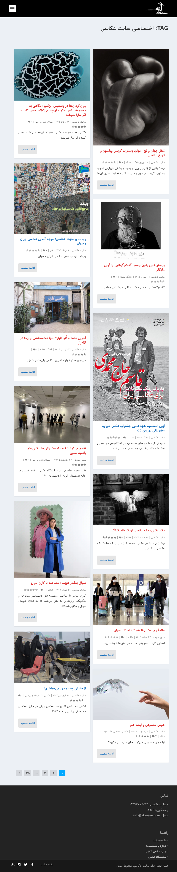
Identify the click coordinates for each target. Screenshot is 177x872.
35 (28, 773)
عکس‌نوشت (106, 732)
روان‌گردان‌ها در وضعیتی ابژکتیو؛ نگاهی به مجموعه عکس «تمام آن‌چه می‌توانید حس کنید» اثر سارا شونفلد (53, 110)
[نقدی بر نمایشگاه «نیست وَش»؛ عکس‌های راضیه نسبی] (52, 414)
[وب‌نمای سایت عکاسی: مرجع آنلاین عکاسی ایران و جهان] (52, 198)
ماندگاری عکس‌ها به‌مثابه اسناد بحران (139, 630)
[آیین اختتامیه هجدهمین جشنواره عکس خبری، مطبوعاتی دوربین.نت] (131, 367)
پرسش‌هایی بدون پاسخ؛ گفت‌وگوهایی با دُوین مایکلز (134, 267)
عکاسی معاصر (121, 732)
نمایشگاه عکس (157, 857)
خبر (132, 438)
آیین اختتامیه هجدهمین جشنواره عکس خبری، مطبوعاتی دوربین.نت (133, 428)
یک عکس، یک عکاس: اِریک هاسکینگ (138, 530)
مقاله (128, 162)
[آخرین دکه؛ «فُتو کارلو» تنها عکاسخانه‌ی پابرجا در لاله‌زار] (52, 307)
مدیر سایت (159, 637)
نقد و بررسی (40, 122)
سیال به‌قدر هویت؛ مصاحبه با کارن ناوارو (58, 583)
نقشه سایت (159, 840)
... (36, 773)
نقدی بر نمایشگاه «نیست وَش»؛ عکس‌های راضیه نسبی (56, 451)
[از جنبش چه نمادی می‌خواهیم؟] (52, 657)
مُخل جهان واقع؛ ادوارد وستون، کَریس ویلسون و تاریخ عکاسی (132, 153)
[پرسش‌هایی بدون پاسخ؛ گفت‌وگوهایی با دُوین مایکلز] (131, 229)
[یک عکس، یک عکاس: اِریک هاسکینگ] (131, 499)
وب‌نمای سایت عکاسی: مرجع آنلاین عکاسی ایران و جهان (53, 241)
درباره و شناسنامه (156, 846)
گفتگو (129, 277)
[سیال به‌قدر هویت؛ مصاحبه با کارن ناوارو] (52, 539)
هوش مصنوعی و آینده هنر (147, 725)
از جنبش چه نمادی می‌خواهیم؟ (65, 688)
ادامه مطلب (107, 185)
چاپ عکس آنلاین (155, 851)
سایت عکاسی (158, 162)
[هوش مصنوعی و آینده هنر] (131, 694)
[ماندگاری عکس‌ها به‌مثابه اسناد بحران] (131, 599)
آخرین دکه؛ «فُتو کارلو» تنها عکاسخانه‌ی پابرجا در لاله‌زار (53, 340)
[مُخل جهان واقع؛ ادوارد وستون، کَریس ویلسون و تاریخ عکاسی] (131, 97)
